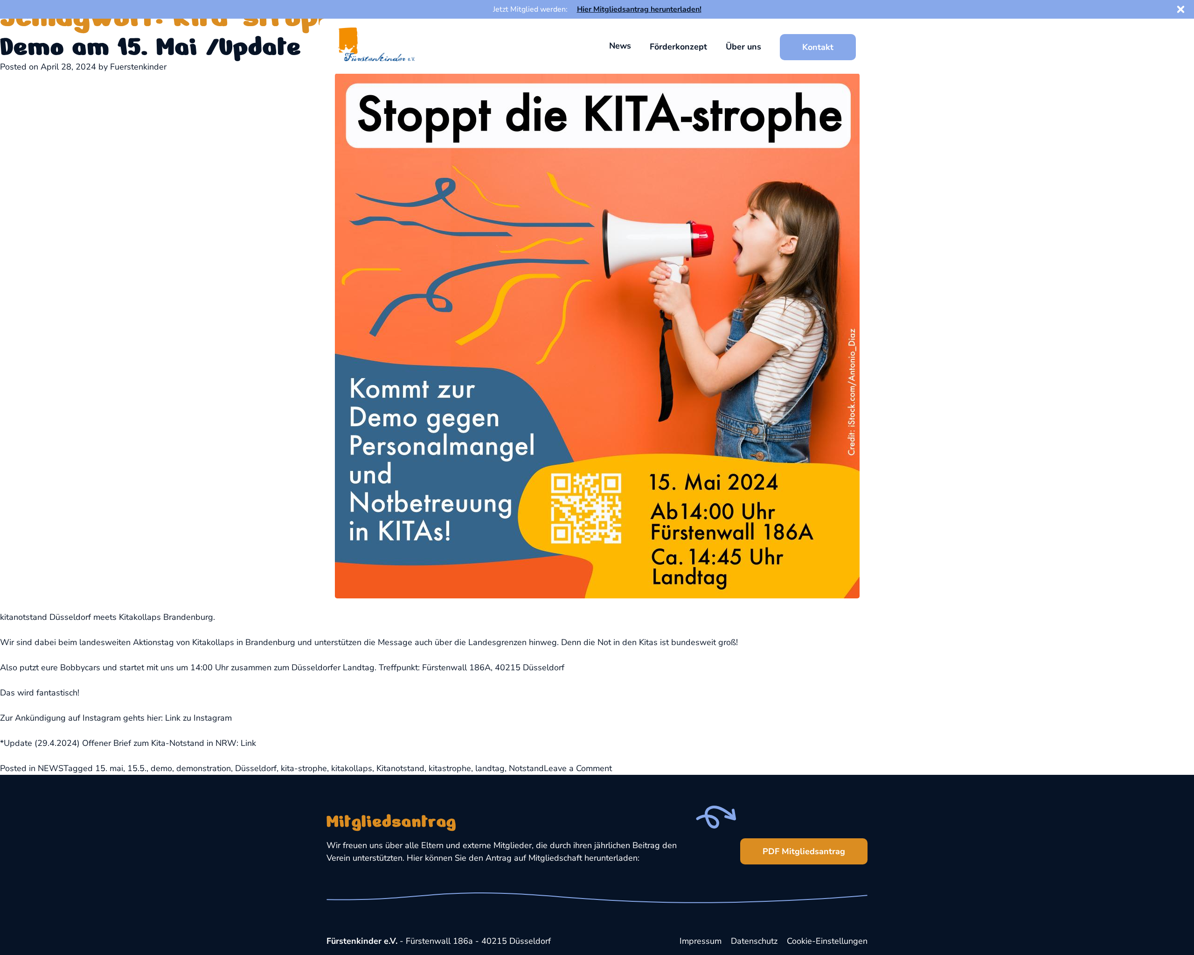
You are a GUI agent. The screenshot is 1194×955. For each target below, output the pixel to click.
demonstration (203, 768)
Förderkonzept (678, 46)
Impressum (701, 941)
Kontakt (817, 47)
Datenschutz (754, 941)
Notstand (526, 768)
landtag (490, 768)
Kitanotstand (400, 768)
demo (161, 768)
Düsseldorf (256, 768)
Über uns (743, 46)
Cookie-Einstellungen (827, 941)
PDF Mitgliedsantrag (804, 851)
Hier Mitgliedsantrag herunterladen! (639, 9)
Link (248, 743)
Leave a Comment (578, 768)
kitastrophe (450, 768)
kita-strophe (304, 768)
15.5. (136, 768)
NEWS (50, 768)
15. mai (109, 768)
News (620, 45)
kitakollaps (351, 768)
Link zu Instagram (198, 717)
